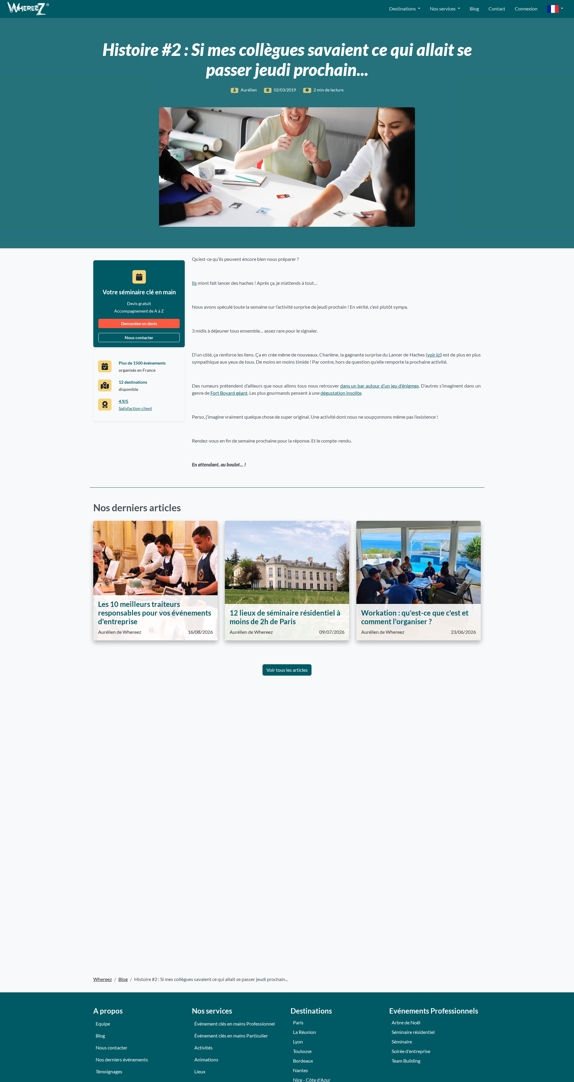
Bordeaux (303, 1060)
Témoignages (109, 1071)
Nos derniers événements (122, 1059)
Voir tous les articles (287, 670)
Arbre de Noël (406, 1022)
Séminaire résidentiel (413, 1032)
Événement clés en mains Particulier (231, 1035)
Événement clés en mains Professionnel (234, 1023)
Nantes (300, 1070)
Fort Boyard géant (229, 393)
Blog (474, 8)
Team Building (406, 1060)
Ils (194, 283)
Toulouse (302, 1051)
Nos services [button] (443, 8)
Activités (203, 1047)
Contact (496, 8)
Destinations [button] (403, 8)
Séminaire (402, 1041)
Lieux (199, 1071)
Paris (298, 1022)
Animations (206, 1059)
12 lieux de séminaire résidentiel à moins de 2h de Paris (285, 617)
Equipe (103, 1023)
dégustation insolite (340, 393)
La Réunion (304, 1032)
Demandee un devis (139, 323)
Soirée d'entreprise (411, 1051)
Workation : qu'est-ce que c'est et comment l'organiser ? (414, 617)
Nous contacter (139, 337)
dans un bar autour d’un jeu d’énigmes (379, 385)
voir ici (434, 354)
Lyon (298, 1041)
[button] (555, 9)
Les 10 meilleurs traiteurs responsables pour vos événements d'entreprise (154, 613)
